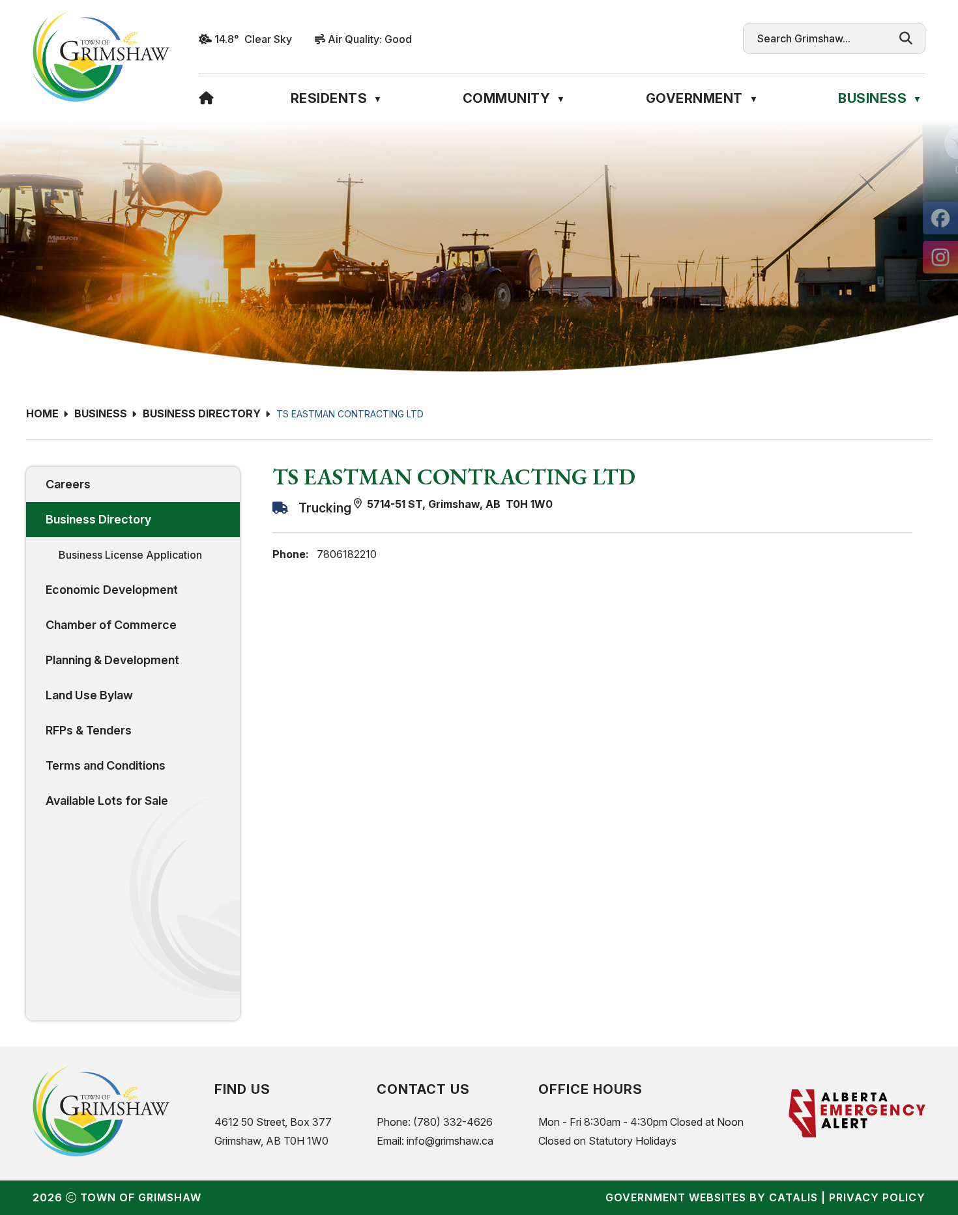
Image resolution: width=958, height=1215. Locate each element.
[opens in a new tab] (940, 218)
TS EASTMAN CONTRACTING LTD (350, 413)
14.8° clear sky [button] (253, 39)
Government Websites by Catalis (711, 1197)
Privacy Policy (877, 1197)
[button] (905, 38)
